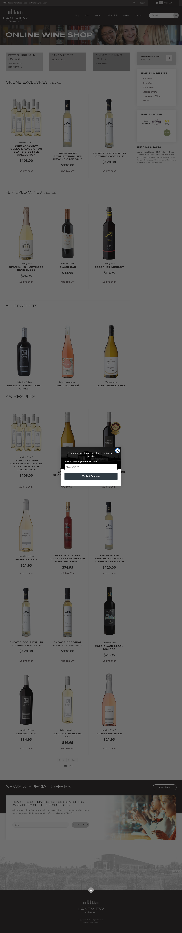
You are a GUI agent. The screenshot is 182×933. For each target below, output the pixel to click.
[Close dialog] (117, 450)
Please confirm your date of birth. (81, 462)
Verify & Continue (91, 476)
